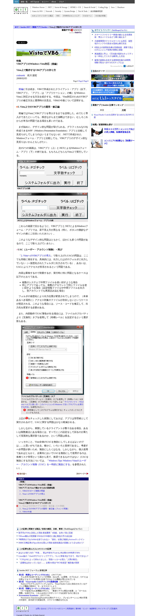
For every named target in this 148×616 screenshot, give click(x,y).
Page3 (86, 81)
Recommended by (117, 66)
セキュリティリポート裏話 (42, 16)
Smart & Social (89, 7)
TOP (16, 2)
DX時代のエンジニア (71, 16)
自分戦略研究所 (96, 11)
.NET (50, 7)
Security (58, 11)
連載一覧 (24, 2)
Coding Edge (103, 7)
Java (112, 7)
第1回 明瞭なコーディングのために (34, 588)
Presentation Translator (28, 595)
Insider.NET (25, 27)
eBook (53, 2)
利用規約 (70, 609)
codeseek (20, 75)
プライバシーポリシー (56, 609)
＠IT (17, 27)
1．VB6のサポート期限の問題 (32, 491)
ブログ (61, 2)
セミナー (45, 2)
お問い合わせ (41, 609)
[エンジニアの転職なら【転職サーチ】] (97, 143)
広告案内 (113, 609)
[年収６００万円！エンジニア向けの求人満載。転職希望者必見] (97, 132)
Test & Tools (82, 11)
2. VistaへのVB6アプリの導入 (36, 255)
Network (49, 11)
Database (121, 7)
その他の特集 (100, 16)
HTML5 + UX (75, 7)
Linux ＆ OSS (37, 11)
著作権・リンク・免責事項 (86, 609)
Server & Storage (61, 7)
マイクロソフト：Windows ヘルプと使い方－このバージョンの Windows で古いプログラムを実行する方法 (52, 404)
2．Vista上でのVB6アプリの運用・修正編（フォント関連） (44, 509)
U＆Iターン (87, 16)
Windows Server (38, 7)
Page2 (80, 81)
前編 (21, 89)
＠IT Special (34, 2)
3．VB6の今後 (26, 512)
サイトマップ (103, 609)
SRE (58, 16)
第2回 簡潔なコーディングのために (34, 575)
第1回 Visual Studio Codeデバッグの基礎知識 (38, 582)
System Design (69, 11)
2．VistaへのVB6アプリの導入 (32, 494)
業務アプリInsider (40, 27)
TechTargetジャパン (119, 30)
